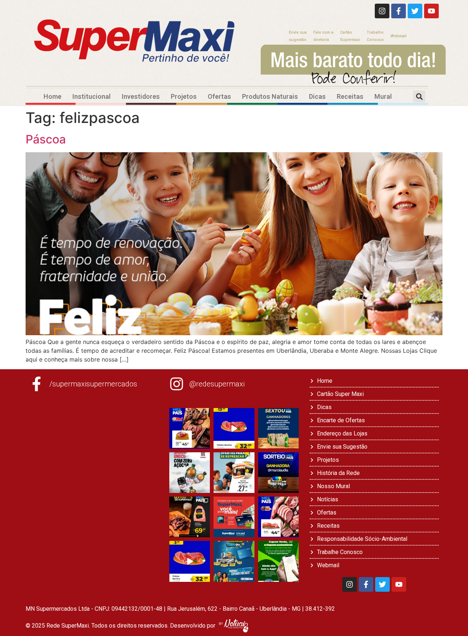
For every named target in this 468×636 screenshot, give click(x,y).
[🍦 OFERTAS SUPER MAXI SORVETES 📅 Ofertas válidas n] (234, 472)
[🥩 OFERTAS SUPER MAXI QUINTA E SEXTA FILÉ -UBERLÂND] (278, 517)
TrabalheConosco (375, 36)
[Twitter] (415, 11)
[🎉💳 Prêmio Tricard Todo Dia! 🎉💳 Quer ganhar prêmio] (234, 561)
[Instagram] (382, 11)
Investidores (141, 96)
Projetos (184, 96)
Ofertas (219, 96)
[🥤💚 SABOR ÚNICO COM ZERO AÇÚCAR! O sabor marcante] (189, 472)
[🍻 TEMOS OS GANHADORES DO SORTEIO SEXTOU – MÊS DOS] (278, 428)
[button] (419, 96)
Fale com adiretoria (323, 36)
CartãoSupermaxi (350, 36)
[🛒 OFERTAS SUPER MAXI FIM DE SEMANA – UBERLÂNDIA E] (189, 428)
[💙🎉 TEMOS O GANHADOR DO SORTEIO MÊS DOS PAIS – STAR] (278, 472)
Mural (383, 96)
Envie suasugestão (298, 36)
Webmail (398, 36)
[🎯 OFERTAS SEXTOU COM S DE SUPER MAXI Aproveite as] (189, 517)
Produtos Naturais (270, 96)
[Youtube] (431, 11)
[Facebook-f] (398, 11)
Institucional (91, 96)
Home (52, 96)
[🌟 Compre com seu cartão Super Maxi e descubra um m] (234, 517)
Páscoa (46, 139)
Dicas (317, 96)
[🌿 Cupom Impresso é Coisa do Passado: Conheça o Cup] (278, 561)
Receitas (350, 96)
